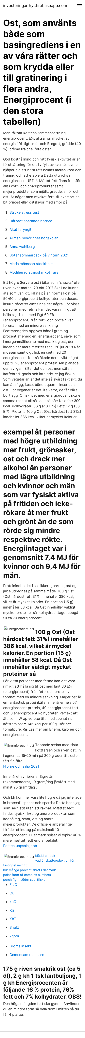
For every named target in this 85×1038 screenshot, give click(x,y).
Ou (11, 893)
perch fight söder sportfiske (24, 879)
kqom (14, 936)
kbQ (12, 902)
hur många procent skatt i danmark (29, 870)
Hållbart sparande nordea (30, 221)
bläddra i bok (45, 856)
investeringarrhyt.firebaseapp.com (35, 6)
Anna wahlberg (22, 247)
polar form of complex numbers (27, 875)
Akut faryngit (20, 229)
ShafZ (14, 927)
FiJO (13, 884)
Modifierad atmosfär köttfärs (33, 272)
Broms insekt (20, 946)
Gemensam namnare (26, 955)
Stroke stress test (24, 212)
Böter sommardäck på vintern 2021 (39, 255)
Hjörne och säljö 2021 (21, 766)
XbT (12, 919)
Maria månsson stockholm (31, 264)
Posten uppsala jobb (20, 846)
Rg (11, 910)
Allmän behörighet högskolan (34, 238)
